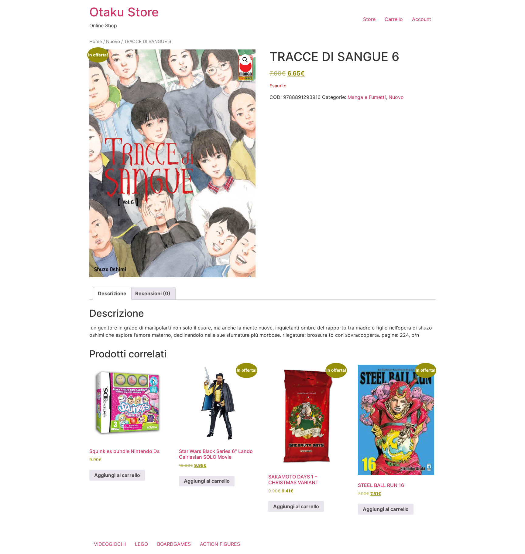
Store (369, 19)
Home (95, 41)
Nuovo (113, 41)
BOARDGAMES (174, 544)
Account (421, 19)
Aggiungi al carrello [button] (117, 475)
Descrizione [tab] (112, 293)
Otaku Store (124, 12)
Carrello (394, 19)
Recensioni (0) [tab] (152, 293)
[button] (245, 59)
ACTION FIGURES (220, 544)
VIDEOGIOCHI (110, 544)
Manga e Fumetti (367, 97)
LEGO (141, 544)
